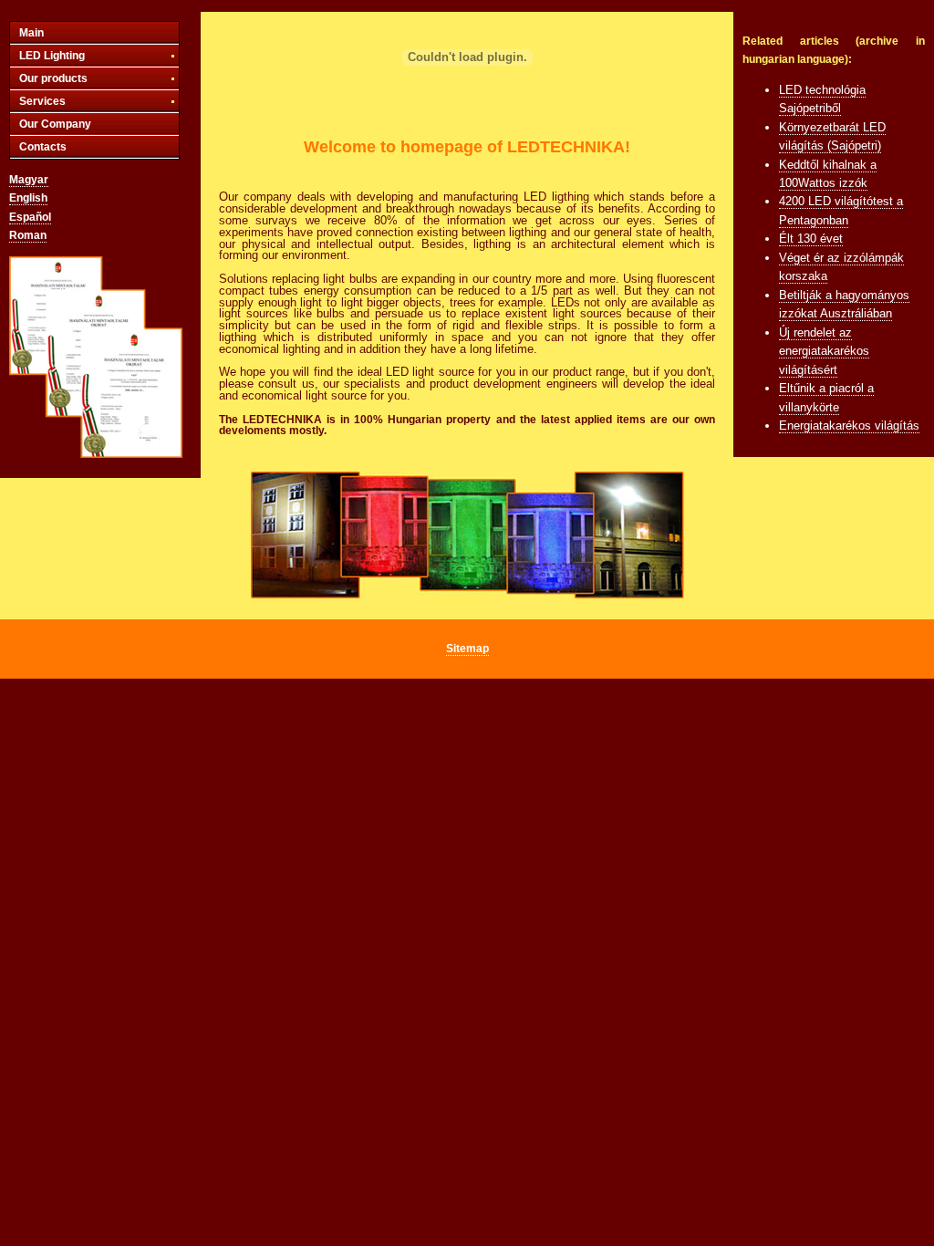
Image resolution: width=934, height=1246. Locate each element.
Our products (53, 78)
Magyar (28, 179)
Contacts (43, 146)
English (28, 198)
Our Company (55, 124)
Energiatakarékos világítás (849, 425)
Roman (28, 235)
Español (30, 217)
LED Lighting (52, 55)
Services (42, 101)
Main (31, 32)
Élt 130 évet (811, 238)
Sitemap (467, 648)
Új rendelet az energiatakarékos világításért (824, 351)
